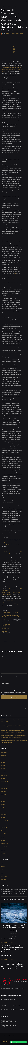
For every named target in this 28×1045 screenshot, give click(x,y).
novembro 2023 (4, 824)
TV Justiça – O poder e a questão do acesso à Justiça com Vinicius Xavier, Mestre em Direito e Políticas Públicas (6, 616)
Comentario (3, 659)
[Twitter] (14, 46)
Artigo (2, 642)
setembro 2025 (4, 752)
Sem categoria (4, 876)
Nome (2, 676)
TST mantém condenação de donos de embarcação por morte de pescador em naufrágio (14, 928)
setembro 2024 (4, 791)
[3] (8, 167)
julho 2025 (3, 759)
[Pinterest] (14, 43)
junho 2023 (3, 830)
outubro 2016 (4, 850)
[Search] (26, 2)
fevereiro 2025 (4, 775)
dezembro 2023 (4, 821)
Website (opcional (5, 683)
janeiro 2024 (3, 817)
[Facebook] (14, 40)
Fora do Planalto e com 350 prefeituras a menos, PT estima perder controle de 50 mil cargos (12, 69)
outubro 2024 (4, 788)
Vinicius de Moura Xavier (11, 642)
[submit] (25, 709)
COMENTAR (14, 697)
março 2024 (3, 811)
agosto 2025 (3, 755)
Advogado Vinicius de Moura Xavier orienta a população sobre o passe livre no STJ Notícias (16, 615)
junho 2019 (3, 837)
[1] (5, 71)
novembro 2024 (4, 785)
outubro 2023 (4, 827)
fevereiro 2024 (4, 814)
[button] (18, 1042)
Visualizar (14, 913)
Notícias (2, 870)
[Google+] (5, 1041)
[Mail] (14, 49)
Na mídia (3, 866)
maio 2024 (3, 804)
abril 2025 (3, 768)
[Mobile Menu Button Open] (1, 2)
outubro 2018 (4, 847)
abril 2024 (3, 808)
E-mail (16, 676)
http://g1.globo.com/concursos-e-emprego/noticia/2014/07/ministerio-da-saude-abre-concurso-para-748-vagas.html (11, 602)
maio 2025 (3, 765)
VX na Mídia (3, 879)
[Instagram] (7, 1041)
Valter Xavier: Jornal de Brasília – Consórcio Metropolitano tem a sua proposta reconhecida (6, 628)
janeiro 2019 (3, 840)
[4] (15, 273)
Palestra (2, 873)
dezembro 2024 (4, 781)
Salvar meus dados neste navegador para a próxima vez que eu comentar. (14, 693)
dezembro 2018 (4, 843)
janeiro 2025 (3, 778)
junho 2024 (3, 801)
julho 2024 (3, 798)
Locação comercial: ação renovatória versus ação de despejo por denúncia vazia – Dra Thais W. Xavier (13, 965)
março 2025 (3, 772)
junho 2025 (3, 762)
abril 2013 (3, 853)
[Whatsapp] (14, 52)
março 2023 (3, 834)
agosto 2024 (3, 795)
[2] (15, 104)
